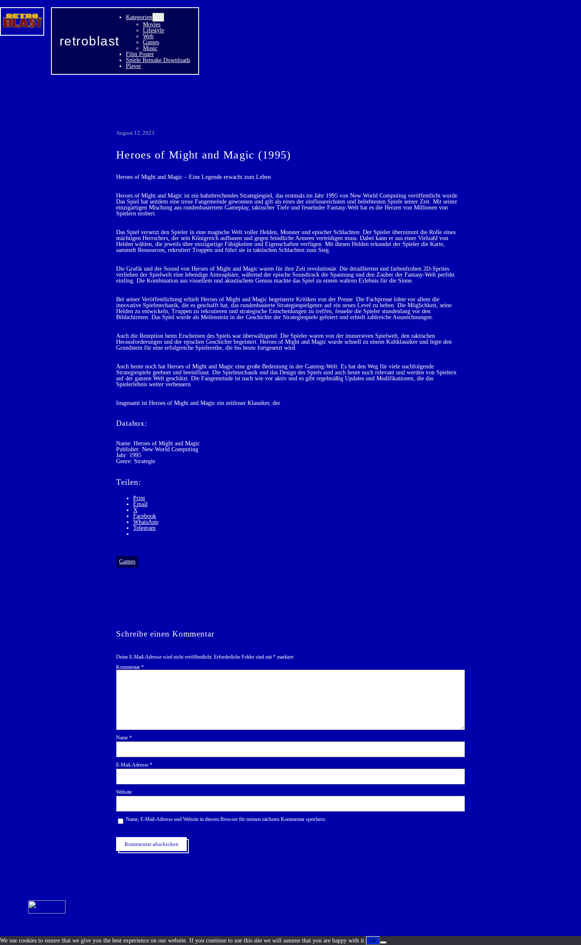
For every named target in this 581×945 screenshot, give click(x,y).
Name (124, 737)
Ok (372, 940)
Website (124, 792)
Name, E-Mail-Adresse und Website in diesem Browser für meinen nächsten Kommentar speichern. (226, 819)
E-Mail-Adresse (134, 764)
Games (127, 561)
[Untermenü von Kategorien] (158, 17)
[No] (383, 942)
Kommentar (130, 667)
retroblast (90, 41)
